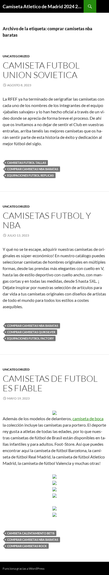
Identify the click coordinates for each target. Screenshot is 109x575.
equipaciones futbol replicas (30, 175)
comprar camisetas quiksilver (31, 332)
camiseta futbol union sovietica (41, 70)
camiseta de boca (87, 418)
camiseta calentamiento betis (30, 533)
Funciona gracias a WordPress (23, 568)
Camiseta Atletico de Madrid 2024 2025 (43, 6)
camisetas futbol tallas (26, 162)
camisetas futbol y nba (47, 220)
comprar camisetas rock (27, 546)
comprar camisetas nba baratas (32, 169)
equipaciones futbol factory (30, 338)
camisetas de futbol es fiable (50, 383)
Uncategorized (16, 56)
